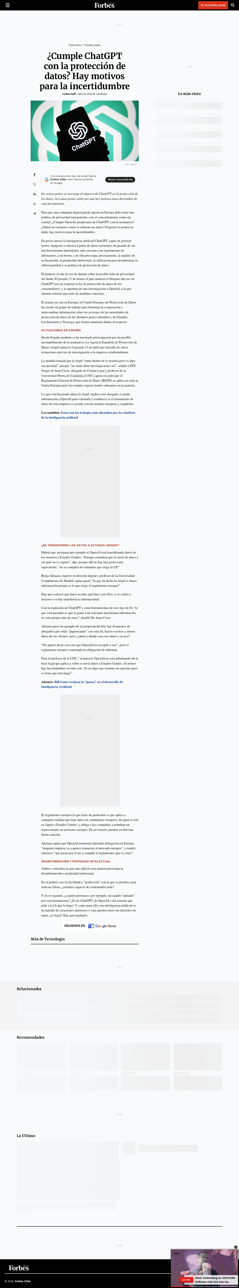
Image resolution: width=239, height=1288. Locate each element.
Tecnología (92, 45)
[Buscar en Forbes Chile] (232, 5)
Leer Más (186, 1279)
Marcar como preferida (120, 179)
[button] (236, 1247)
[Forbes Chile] (104, 5)
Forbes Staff (69, 94)
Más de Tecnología (48, 939)
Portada (75, 45)
